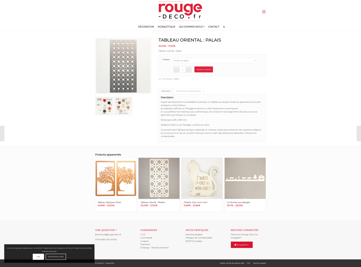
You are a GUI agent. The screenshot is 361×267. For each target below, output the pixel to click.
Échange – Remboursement (154, 247)
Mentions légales (194, 234)
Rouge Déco (109, 263)
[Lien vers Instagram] (264, 12)
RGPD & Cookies (194, 241)
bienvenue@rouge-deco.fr (108, 234)
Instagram (236, 238)
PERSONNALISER (56, 257)
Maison (176, 79)
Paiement (145, 244)
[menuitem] (146, 26)
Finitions (166, 59)
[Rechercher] (223, 26)
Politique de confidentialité (199, 238)
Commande (146, 238)
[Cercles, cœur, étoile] (2, 133)
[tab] (166, 91)
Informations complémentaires (188, 91)
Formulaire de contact (106, 239)
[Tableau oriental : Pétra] (359, 133)
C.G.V (143, 234)
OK (38, 257)
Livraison (144, 241)
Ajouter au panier (204, 69)
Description (165, 91)
